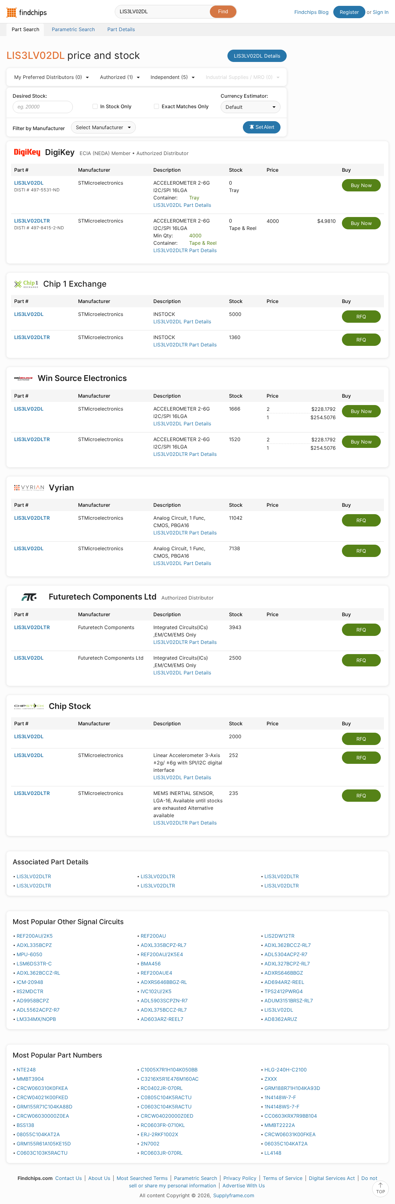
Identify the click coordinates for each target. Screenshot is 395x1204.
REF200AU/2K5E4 (162, 954)
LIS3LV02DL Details (257, 56)
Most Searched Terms (142, 1178)
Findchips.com (26, 12)
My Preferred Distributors (48, 77)
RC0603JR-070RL (162, 1153)
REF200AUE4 (156, 973)
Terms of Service (282, 1178)
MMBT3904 (30, 1079)
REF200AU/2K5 (35, 936)
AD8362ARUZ (280, 1019)
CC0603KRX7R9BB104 (290, 1116)
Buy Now (361, 185)
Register (349, 12)
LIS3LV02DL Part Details (182, 205)
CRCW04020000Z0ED (167, 1116)
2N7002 (150, 1144)
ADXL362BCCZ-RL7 (287, 945)
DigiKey (116, 152)
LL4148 (272, 1153)
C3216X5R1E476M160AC (170, 1079)
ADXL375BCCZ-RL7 (164, 1010)
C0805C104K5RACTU (166, 1097)
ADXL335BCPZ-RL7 (163, 945)
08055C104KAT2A (38, 1134)
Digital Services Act (332, 1178)
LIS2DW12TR (279, 936)
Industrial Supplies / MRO (239, 77)
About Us (99, 1178)
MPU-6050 (29, 954)
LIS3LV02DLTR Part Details (185, 250)
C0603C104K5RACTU (166, 1107)
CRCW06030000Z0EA (43, 1116)
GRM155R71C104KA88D (45, 1107)
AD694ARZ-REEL (284, 982)
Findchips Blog (311, 12)
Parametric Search (195, 1178)
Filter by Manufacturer (39, 128)
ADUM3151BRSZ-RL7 (288, 1000)
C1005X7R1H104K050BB (169, 1070)
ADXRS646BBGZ (283, 973)
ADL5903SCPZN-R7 (164, 1000)
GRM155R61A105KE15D (44, 1144)
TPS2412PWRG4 (283, 991)
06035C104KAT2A (286, 1144)
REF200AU (153, 936)
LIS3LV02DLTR (32, 221)
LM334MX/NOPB (36, 1019)
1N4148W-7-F (280, 1097)
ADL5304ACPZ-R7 (285, 954)
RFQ (361, 316)
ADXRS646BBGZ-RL (164, 982)
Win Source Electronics (82, 378)
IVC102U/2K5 (156, 991)
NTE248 (26, 1070)
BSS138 (25, 1125)
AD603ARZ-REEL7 (162, 1019)
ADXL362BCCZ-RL (38, 973)
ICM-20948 (30, 982)
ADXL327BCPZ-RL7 (287, 963)
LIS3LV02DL (29, 183)
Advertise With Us (243, 1185)
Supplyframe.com (233, 1195)
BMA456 (151, 963)
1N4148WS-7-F (281, 1107)
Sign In (381, 12)
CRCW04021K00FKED (42, 1097)
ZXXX (270, 1079)
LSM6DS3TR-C (34, 963)
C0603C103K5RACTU (42, 1153)
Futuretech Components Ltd (130, 596)
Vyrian (61, 487)
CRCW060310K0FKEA (42, 1088)
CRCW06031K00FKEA (290, 1134)
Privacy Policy (239, 1178)
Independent (169, 77)
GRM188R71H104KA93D (292, 1088)
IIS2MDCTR (30, 991)
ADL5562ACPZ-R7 (38, 1010)
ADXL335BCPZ (34, 945)
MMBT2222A (279, 1125)
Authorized (116, 77)
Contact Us (68, 1178)
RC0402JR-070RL (162, 1088)
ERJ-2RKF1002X (159, 1134)
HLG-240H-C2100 (285, 1070)
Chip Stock (70, 706)
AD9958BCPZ (33, 1000)
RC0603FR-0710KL (163, 1125)
